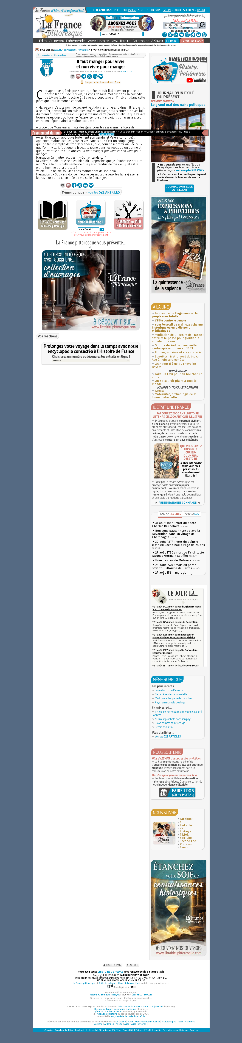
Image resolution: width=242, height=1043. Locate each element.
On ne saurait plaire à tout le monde (174, 382)
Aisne (123, 1021)
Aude (133, 1024)
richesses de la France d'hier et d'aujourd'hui (140, 1006)
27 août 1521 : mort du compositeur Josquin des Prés (173, 574)
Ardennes (109, 1024)
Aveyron (142, 1024)
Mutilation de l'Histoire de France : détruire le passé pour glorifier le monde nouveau (178, 338)
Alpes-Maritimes (186, 1021)
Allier (130, 1021)
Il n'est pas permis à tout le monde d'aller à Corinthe (177, 713)
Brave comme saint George (170, 723)
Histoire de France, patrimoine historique (115, 1009)
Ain (116, 1021)
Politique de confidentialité (138, 998)
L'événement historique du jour (121, 1000)
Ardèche (98, 1024)
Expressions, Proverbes (76, 49)
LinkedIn (186, 825)
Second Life (188, 841)
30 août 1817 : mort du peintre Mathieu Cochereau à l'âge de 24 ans (178, 543)
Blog (71, 1030)
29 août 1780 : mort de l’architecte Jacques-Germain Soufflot (178, 554)
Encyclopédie (61, 1030)
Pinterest (186, 844)
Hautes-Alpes (169, 1021)
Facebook (186, 819)
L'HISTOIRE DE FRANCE (110, 971)
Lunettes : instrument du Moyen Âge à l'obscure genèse (176, 358)
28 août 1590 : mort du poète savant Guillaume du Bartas (174, 566)
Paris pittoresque (170, 1030)
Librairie (157, 1030)
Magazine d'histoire (107, 1013)
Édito (43, 40)
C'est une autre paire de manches (173, 698)
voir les (104, 192)
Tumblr (185, 847)
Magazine (48, 1030)
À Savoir (157, 40)
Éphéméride (75, 40)
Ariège (119, 1024)
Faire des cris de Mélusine (173, 560)
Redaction (126, 71)
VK (181, 828)
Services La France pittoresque (106, 998)
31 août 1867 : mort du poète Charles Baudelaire (174, 524)
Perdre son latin (164, 727)
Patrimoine (140, 40)
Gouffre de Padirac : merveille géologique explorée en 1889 (174, 346)
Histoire (98, 40)
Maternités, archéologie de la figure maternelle (174, 395)
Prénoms (184, 1030)
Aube (126, 1024)
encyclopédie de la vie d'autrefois (128, 1016)
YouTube (186, 838)
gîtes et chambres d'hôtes (108, 1011)
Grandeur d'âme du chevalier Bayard (174, 365)
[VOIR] (132, 10)
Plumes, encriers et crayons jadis (178, 352)
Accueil (58, 49)
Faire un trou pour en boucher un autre (177, 375)
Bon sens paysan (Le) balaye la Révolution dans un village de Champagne (176, 534)
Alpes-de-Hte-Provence (147, 1021)
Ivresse (160, 391)
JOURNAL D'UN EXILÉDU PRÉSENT (179, 188)
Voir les (168, 736)
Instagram (187, 831)
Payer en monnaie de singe (170, 702)
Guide (56, 40)
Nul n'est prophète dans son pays (173, 719)
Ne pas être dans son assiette (171, 694)
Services (194, 1030)
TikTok (184, 834)
